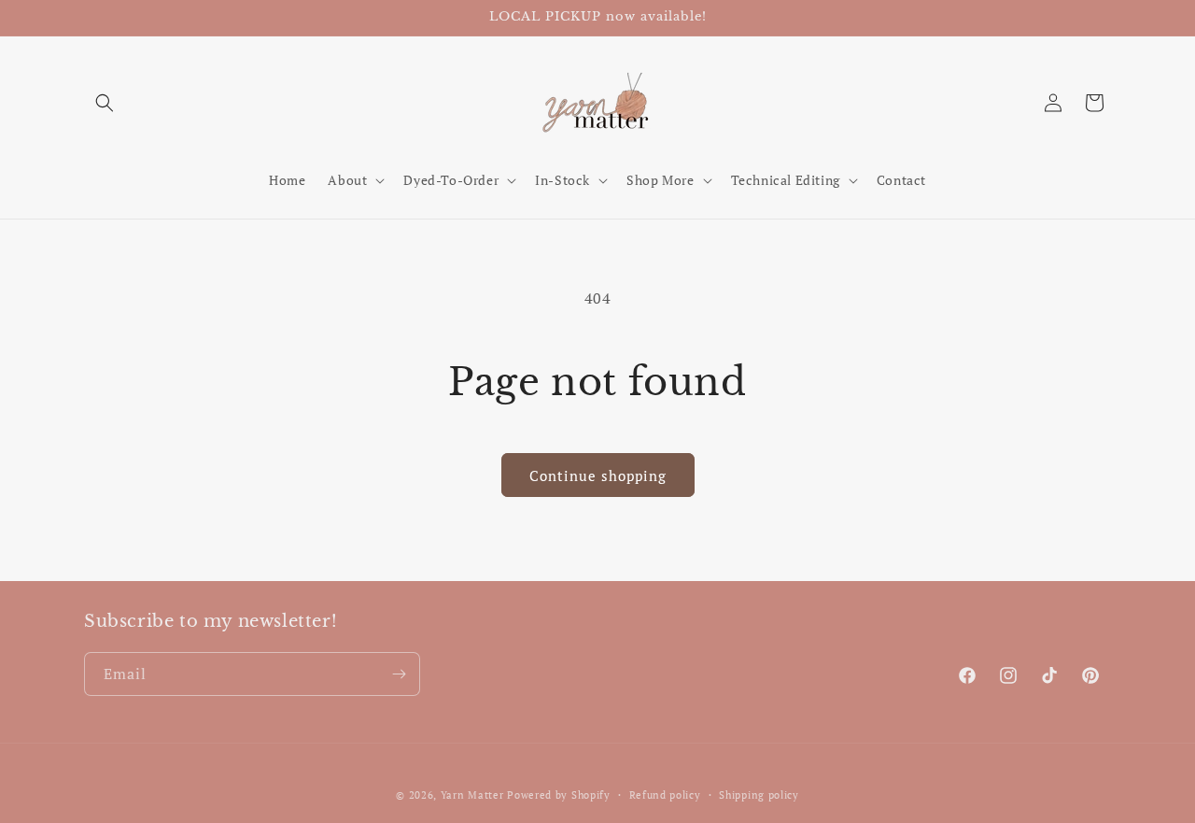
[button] (104, 102)
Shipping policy (759, 795)
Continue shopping (598, 475)
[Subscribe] (398, 674)
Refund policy (665, 795)
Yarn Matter (472, 795)
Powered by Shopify (559, 795)
